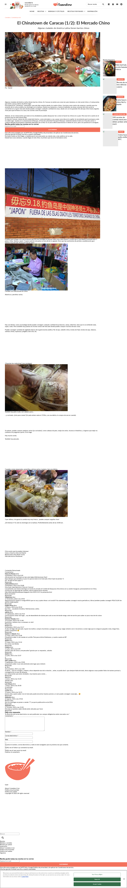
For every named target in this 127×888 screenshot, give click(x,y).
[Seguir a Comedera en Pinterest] (121, 4)
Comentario (9, 716)
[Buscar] (2, 837)
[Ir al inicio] (63, 769)
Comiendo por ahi (16, 17)
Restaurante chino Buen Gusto (15, 554)
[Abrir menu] (6, 4)
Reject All (97, 879)
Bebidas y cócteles (56, 11)
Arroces (120, 79)
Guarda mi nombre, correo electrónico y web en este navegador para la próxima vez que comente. (36, 744)
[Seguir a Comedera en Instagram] (113, 4)
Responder (8, 582)
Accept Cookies (97, 884)
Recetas (40, 11)
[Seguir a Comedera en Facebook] (109, 4)
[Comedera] (62, 4)
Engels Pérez (9, 605)
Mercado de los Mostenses (13, 556)
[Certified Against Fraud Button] (11, 795)
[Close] (124, 879)
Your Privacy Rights (97, 874)
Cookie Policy (25, 876)
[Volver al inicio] (57, 801)
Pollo (118, 61)
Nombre (8, 731)
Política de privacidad (45, 133)
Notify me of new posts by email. (15, 750)
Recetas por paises (75, 11)
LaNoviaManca (10, 584)
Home (32, 11)
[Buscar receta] (103, 4)
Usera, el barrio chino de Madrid (15, 553)
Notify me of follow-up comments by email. (19, 747)
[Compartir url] (7, 99)
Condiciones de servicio (70, 133)
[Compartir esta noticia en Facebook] (11, 89)
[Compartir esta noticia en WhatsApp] (7, 89)
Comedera (7, 17)
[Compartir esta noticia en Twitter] (16, 89)
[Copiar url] (9, 95)
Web (6, 739)
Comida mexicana (120, 114)
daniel (7, 640)
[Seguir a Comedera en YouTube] (117, 4)
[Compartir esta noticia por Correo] (21, 89)
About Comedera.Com (12, 788)
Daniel (10, 88)
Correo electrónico (11, 735)
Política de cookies (11, 791)
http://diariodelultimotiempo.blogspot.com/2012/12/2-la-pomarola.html (28, 592)
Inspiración (92, 11)
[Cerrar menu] (2, 831)
